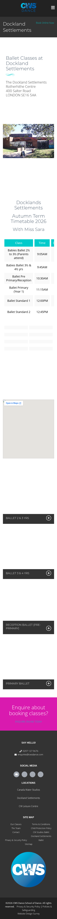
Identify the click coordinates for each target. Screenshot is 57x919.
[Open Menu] (53, 8)
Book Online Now (45, 22)
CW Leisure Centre (28, 806)
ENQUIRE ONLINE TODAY (28, 721)
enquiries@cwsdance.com (30, 754)
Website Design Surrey (29, 913)
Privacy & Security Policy (16, 840)
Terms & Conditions (41, 824)
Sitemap (28, 844)
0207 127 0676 (30, 750)
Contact (16, 832)
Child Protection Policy (41, 828)
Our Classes (15, 824)
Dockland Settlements (28, 798)
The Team (16, 828)
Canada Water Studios (28, 789)
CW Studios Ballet (41, 832)
